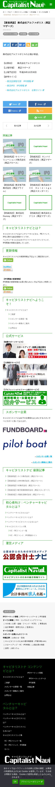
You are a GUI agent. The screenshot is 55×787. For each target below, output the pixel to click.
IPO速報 (23, 34)
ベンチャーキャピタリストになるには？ (22, 522)
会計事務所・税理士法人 (14, 627)
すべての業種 (8, 620)
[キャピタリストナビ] (23, 4)
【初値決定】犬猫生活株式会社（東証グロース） (26, 495)
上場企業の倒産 (38, 645)
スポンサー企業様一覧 (19, 319)
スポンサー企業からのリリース (15, 634)
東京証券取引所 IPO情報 (19, 81)
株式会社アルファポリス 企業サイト (24, 90)
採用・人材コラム (12, 648)
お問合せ (13, 328)
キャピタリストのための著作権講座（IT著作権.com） (26, 641)
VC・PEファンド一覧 (18, 531)
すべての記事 (33, 34)
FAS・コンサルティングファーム (29, 620)
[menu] (50, 4)
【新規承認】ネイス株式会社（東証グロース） (25, 476)
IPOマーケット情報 (10, 34)
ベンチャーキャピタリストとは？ (20, 517)
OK (15, 781)
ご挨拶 (12, 314)
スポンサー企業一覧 (44, 456)
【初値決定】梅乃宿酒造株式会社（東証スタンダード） (29, 490)
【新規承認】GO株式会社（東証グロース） (24, 485)
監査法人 (30, 627)
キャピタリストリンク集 (16, 526)
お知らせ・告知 (18, 638)
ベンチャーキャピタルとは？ (18, 513)
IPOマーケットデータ (28, 617)
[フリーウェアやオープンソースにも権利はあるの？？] (40, 125)
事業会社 (43, 624)
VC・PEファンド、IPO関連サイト (23, 535)
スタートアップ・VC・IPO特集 (17, 645)
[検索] (44, 4)
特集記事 (6, 638)
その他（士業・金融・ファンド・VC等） (21, 624)
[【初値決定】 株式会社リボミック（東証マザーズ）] (15, 125)
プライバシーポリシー (31, 777)
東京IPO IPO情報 (15, 85)
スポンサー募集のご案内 (19, 323)
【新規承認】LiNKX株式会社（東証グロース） (25, 481)
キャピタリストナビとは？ (17, 310)
